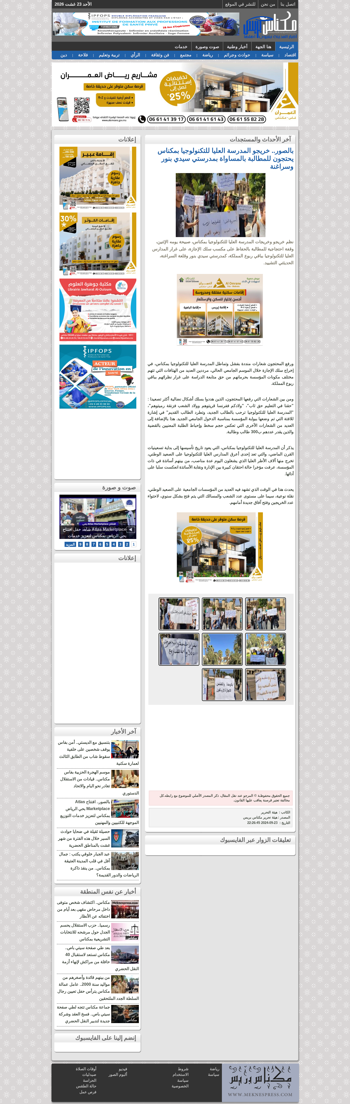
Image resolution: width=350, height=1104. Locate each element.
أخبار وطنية (237, 46)
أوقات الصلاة (86, 1069)
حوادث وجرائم (237, 54)
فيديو (123, 1069)
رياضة (207, 54)
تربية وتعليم (109, 54)
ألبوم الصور (118, 1074)
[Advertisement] (220, 748)
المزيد (70, 544)
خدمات (181, 46)
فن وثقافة (160, 54)
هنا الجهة (263, 46)
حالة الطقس (86, 1086)
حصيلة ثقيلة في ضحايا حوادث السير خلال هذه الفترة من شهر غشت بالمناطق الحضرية (84, 838)
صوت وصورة (207, 46)
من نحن (268, 4)
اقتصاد (290, 54)
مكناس (132, 814)
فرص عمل (87, 1092)
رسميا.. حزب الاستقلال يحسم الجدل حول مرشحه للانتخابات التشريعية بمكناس (85, 932)
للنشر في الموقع (240, 4)
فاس (133, 755)
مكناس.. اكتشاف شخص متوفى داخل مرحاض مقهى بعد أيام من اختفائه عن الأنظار (83, 909)
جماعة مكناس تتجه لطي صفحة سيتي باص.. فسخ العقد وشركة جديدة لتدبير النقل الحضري (83, 1014)
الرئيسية (286, 46)
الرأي (135, 54)
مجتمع (185, 54)
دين (63, 54)
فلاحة (83, 54)
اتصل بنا (288, 4)
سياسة (267, 54)
